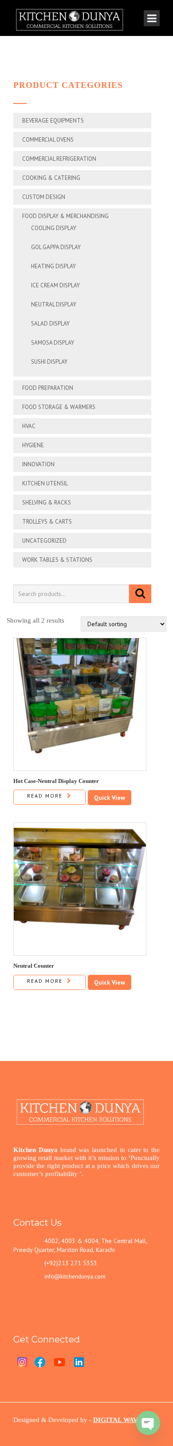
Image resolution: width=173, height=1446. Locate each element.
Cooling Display (53, 228)
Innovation (38, 464)
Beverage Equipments (53, 120)
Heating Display (53, 266)
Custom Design (43, 197)
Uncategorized (44, 540)
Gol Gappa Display (56, 247)
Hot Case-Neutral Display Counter (56, 781)
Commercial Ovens (48, 139)
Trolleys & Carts (47, 521)
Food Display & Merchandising (65, 216)
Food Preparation (47, 388)
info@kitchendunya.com (75, 1276)
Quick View (109, 798)
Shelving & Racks (46, 502)
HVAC (28, 426)
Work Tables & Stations (57, 560)
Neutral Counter (33, 965)
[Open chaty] (148, 1423)
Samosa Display (52, 342)
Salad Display (50, 323)
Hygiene (33, 445)
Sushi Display (49, 361)
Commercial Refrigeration (59, 159)
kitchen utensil (45, 483)
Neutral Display (53, 304)
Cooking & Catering (51, 178)
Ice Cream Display (55, 285)
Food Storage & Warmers (58, 407)
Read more (45, 795)
